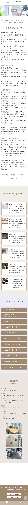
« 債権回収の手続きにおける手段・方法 (12, 175)
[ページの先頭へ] (25, 498)
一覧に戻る (14, 178)
